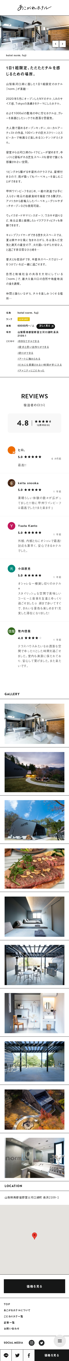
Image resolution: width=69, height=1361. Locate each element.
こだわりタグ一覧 (13, 1316)
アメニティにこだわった (31, 370)
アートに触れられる (29, 358)
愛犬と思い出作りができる (34, 347)
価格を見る (51, 1355)
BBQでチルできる (29, 341)
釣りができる (26, 353)
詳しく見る (44, 325)
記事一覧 (9, 1322)
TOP (7, 1304)
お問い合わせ (12, 1328)
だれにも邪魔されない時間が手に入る (40, 364)
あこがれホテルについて (17, 1310)
